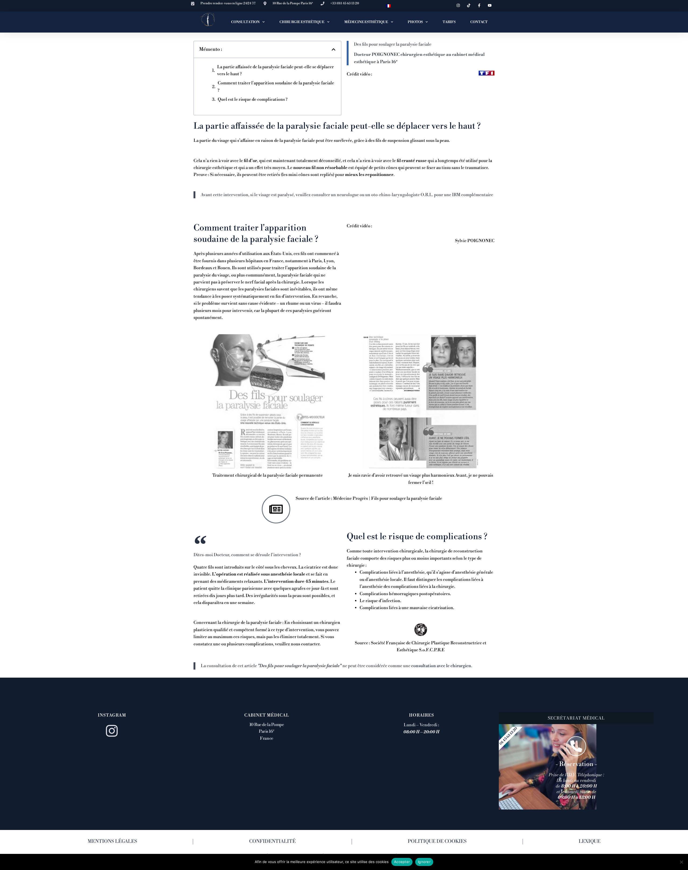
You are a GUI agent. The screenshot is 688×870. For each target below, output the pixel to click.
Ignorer (424, 862)
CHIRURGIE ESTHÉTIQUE (302, 22)
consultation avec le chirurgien (441, 665)
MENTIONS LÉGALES (112, 841)
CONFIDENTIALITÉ (272, 841)
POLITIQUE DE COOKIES (437, 841)
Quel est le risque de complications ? (253, 99)
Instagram (112, 715)
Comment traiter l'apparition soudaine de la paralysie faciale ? (276, 86)
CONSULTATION (245, 22)
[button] (333, 49)
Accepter (402, 862)
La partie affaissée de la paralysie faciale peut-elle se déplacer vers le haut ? (275, 70)
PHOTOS (415, 22)
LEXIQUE (589, 841)
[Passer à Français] (388, 5)
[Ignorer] (681, 862)
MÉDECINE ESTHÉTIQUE (366, 22)
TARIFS (449, 22)
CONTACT (479, 22)
